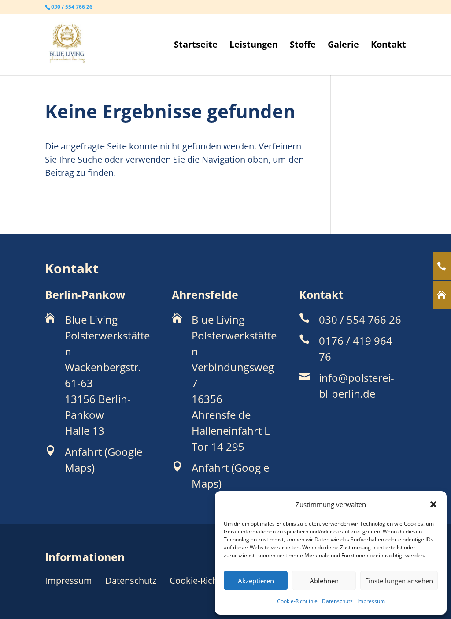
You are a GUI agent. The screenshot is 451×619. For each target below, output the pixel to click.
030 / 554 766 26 (71, 7)
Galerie (343, 45)
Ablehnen (324, 580)
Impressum (371, 601)
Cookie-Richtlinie (297, 601)
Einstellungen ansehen (399, 580)
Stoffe (303, 45)
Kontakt (388, 45)
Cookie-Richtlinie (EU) (213, 580)
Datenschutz (337, 601)
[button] (433, 504)
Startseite (196, 45)
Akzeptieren (256, 580)
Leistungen (253, 45)
